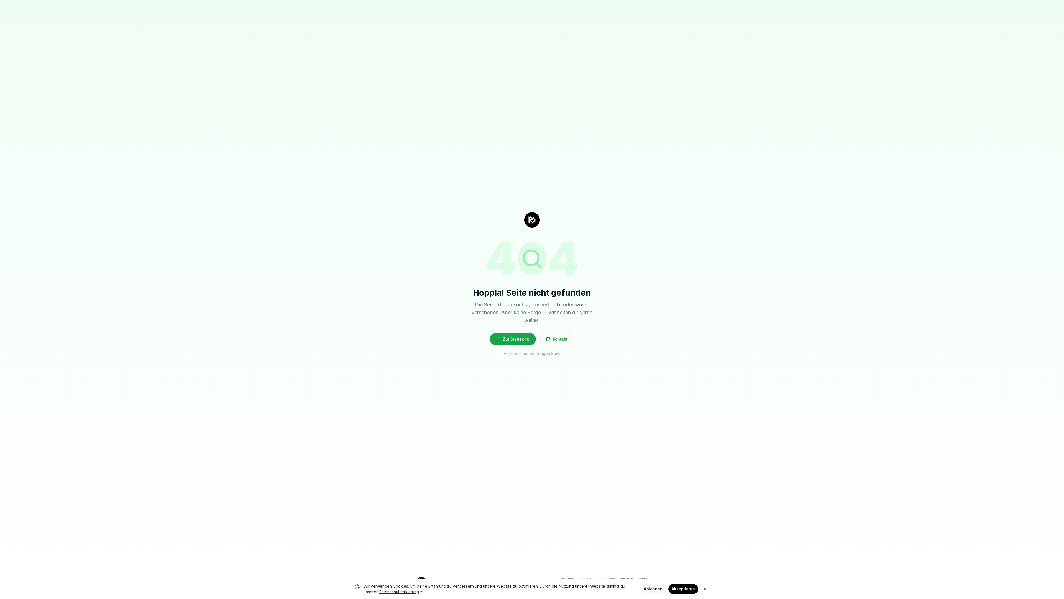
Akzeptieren (683, 589)
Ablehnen (653, 589)
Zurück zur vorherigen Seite (535, 353)
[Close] (704, 589)
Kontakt (560, 339)
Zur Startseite (516, 339)
